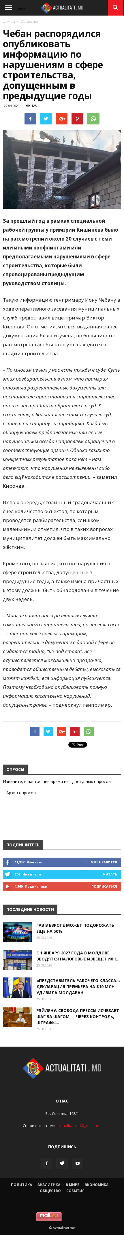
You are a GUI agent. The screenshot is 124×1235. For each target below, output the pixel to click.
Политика (21, 1184)
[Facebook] (46, 1163)
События (75, 1190)
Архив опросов (21, 792)
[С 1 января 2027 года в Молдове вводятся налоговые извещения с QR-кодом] (17, 960)
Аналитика (48, 1184)
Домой (9, 21)
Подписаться (104, 886)
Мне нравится (104, 862)
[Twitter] (62, 1163)
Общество (29, 21)
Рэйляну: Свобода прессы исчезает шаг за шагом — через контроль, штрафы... (77, 1016)
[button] (116, 8)
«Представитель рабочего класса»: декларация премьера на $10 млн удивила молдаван (78, 986)
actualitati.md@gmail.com (79, 1125)
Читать (110, 874)
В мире (72, 1184)
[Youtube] (77, 1163)
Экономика (96, 1184)
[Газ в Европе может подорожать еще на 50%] (17, 932)
